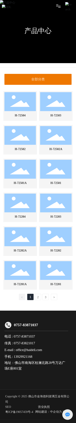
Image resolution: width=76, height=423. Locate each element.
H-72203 (55, 216)
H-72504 (20, 115)
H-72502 (20, 149)
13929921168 (23, 356)
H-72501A (20, 183)
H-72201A (20, 284)
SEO (8, 406)
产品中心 (38, 31)
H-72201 (55, 284)
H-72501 (55, 183)
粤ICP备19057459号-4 (19, 412)
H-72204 (20, 216)
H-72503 (55, 115)
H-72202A (20, 250)
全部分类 (38, 79)
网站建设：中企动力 (48, 411)
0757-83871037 (26, 325)
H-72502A (55, 149)
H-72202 (55, 250)
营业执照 (44, 406)
